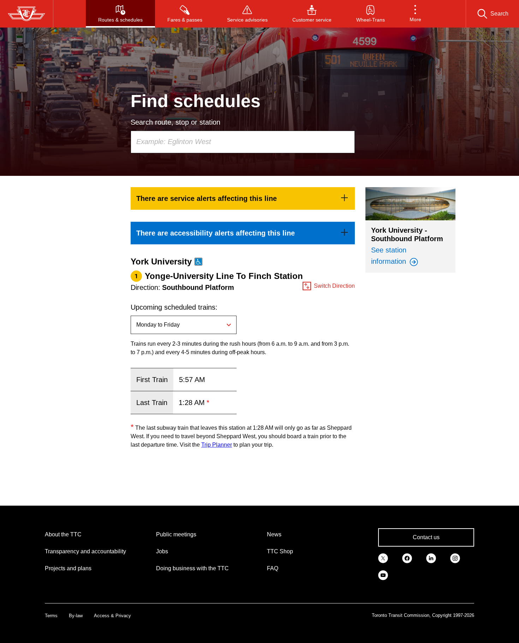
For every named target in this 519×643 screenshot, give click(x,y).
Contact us (426, 537)
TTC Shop (280, 551)
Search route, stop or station (175, 122)
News (274, 534)
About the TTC (63, 534)
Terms (51, 615)
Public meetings (176, 534)
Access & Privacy (112, 615)
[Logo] (26, 14)
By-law (76, 615)
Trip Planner (216, 445)
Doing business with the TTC (192, 568)
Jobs (162, 551)
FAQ (272, 568)
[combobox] (243, 142)
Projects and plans (68, 568)
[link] (243, 198)
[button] (415, 14)
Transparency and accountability (85, 551)
